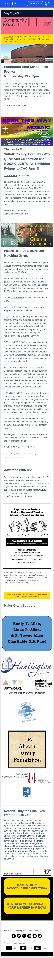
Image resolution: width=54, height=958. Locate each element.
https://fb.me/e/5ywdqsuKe (16, 214)
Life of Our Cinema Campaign (22, 266)
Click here (8, 37)
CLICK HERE (10, 106)
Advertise (8, 477)
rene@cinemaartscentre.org (18, 496)
